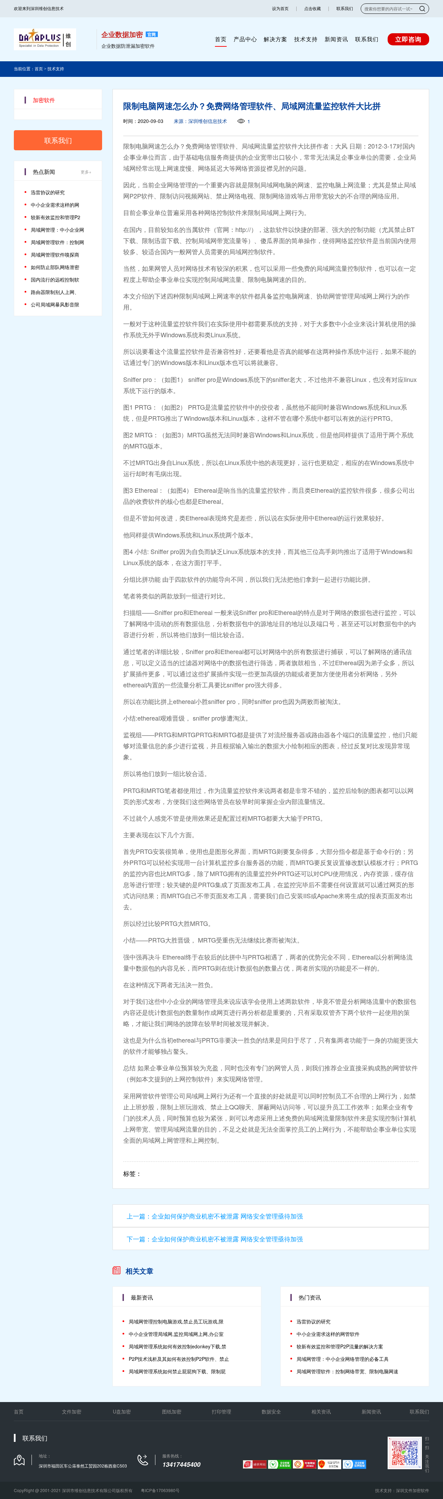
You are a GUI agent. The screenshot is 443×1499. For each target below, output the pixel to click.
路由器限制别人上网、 (55, 291)
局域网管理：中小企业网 (57, 229)
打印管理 (221, 1411)
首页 (221, 39)
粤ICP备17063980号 (160, 1490)
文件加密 (71, 1411)
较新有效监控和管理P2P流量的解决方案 (340, 1346)
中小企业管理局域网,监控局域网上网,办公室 (176, 1333)
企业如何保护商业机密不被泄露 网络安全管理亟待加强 (227, 1215)
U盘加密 (122, 1411)
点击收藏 (312, 8)
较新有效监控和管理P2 (55, 217)
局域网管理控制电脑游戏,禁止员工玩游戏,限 (176, 1321)
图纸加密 (171, 1411)
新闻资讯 (336, 39)
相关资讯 (321, 1411)
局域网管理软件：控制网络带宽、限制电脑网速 (347, 1371)
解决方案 (275, 39)
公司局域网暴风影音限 (55, 304)
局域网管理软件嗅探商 (55, 254)
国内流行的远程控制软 (55, 279)
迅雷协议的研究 (48, 192)
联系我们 (344, 8)
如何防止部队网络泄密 (55, 267)
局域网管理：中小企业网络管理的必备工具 (343, 1358)
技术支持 (306, 39)
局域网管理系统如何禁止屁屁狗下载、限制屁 (177, 1371)
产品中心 (245, 39)
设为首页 (280, 8)
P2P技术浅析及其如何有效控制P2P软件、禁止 (179, 1358)
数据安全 (271, 1411)
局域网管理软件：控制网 (57, 242)
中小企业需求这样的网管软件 (328, 1333)
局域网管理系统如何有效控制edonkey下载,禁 (177, 1346)
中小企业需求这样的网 (55, 204)
